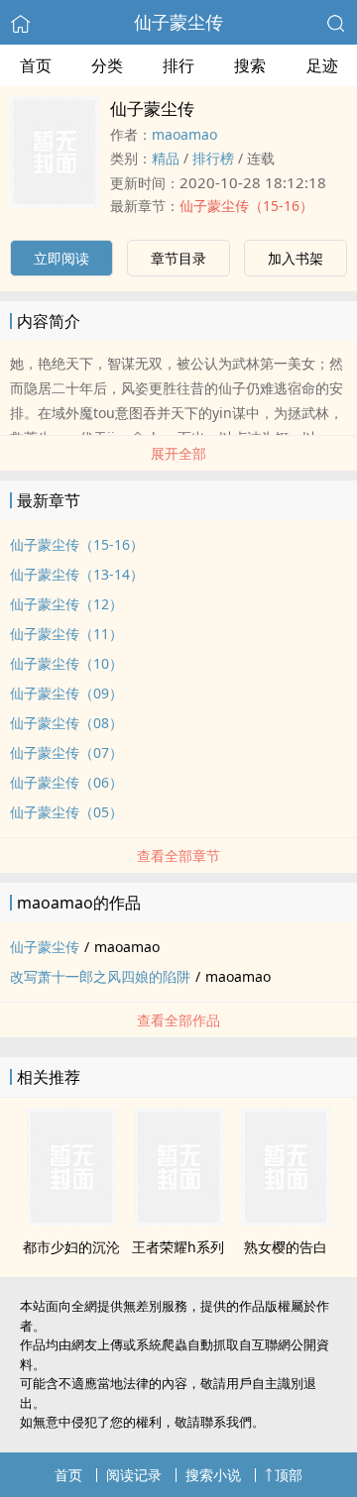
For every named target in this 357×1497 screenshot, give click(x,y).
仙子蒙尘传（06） (66, 782)
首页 (36, 65)
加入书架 (295, 258)
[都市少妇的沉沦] (71, 1220)
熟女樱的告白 (285, 1246)
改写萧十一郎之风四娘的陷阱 (100, 976)
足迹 (322, 65)
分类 (107, 65)
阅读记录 (134, 1474)
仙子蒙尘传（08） (66, 722)
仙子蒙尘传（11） (66, 633)
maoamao (184, 134)
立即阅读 (61, 258)
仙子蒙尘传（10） (66, 663)
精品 (165, 158)
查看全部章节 (178, 855)
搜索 (250, 65)
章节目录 (178, 258)
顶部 (288, 1474)
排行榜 (213, 158)
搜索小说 (213, 1474)
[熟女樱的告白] (285, 1220)
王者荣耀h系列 (178, 1246)
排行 (178, 65)
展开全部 (178, 453)
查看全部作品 (178, 1020)
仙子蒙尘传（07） (66, 752)
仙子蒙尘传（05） (66, 811)
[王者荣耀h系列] (178, 1220)
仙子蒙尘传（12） (66, 603)
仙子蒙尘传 (178, 22)
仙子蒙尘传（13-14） (77, 574)
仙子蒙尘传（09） (66, 693)
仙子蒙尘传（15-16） (246, 205)
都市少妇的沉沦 (71, 1246)
